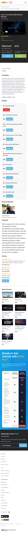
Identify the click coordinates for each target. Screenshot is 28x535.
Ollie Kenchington (5, 215)
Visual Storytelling (5, 492)
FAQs (2, 468)
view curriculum (9, 40)
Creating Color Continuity (11, 115)
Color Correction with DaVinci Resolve (10, 8)
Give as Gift (3, 461)
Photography (4, 484)
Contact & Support (5, 470)
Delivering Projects (10, 192)
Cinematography (5, 487)
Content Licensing (5, 473)
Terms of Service (19, 523)
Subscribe (7, 56)
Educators (3, 459)
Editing (2, 495)
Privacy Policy (3, 526)
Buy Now (20, 56)
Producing (3, 508)
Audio (2, 497)
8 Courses (5, 220)
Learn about (4, 479)
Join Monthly (15, 425)
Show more (5, 281)
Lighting (3, 490)
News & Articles (4, 464)
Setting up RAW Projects (11, 183)
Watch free (6, 110)
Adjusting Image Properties (12, 173)
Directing (3, 500)
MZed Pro (9, 52)
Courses (7, 6)
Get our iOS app (4, 475)
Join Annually (22, 425)
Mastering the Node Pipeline (12, 144)
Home (2, 6)
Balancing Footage (9, 105)
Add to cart (9, 119)
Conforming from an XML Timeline (13, 135)
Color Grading (4, 503)
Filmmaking (3, 482)
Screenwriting (4, 505)
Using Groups (8, 164)
